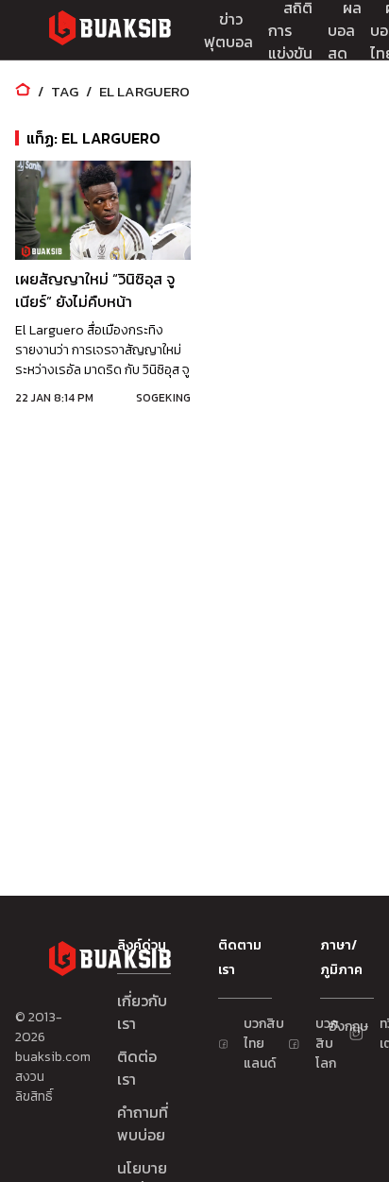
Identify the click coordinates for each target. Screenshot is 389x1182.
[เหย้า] (22, 91)
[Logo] (109, 31)
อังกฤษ (338, 1026)
